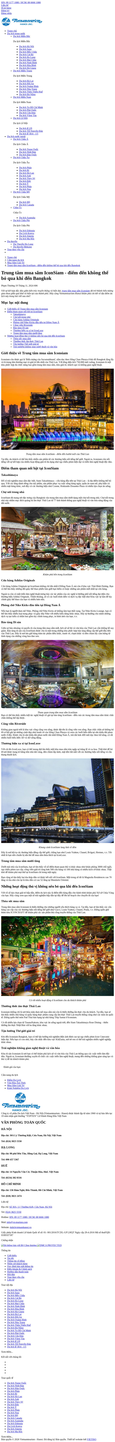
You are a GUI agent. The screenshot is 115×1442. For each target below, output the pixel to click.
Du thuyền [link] (12, 241)
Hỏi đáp (11, 1274)
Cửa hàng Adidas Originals (26, 319)
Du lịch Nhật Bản (27, 152)
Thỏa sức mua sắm (22, 338)
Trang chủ (12, 31)
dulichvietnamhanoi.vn (20, 1227)
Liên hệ (4, 5)
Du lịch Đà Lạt (26, 81)
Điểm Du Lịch (14, 1080)
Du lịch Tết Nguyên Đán (31, 131)
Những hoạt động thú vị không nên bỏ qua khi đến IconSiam (36, 336)
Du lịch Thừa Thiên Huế (31, 91)
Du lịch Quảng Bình (28, 86)
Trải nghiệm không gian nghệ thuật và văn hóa (35, 346)
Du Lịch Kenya (26, 233)
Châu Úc (17, 207)
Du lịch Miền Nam (22, 97)
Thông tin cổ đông (16, 1261)
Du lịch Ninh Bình (28, 62)
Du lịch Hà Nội (26, 46)
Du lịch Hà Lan (26, 173)
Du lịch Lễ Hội (20, 118)
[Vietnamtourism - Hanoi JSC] (22, 25)
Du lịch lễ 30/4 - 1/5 (28, 133)
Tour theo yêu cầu (15, 249)
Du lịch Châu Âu (21, 157)
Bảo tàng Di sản (20, 327)
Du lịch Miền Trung (22, 70)
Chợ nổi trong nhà (21, 317)
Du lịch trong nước (16, 33)
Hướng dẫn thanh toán (17, 1271)
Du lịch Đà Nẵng (27, 94)
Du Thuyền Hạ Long (23, 244)
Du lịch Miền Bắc (21, 36)
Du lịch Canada (26, 205)
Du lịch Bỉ (24, 170)
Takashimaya (19, 314)
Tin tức (10, 1258)
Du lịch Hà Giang (27, 68)
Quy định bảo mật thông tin (20, 1266)
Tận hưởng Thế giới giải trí (26, 344)
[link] (49, 1245)
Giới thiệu (12, 1255)
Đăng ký (5, 10)
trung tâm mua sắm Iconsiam (76, 290)
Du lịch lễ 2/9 (25, 128)
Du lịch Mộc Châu (28, 52)
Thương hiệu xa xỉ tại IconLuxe (28, 330)
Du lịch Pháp (25, 167)
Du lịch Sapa (25, 49)
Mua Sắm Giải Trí (15, 1085)
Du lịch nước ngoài (16, 136)
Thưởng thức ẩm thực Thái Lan (28, 341)
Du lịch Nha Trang (28, 89)
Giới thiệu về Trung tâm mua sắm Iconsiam (27, 309)
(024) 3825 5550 (13, 1212)
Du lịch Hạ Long (27, 57)
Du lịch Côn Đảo (27, 112)
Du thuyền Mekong (22, 247)
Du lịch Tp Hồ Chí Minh (31, 107)
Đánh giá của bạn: (12, 1067)
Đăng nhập (6, 13)
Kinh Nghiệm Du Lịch (18, 1088)
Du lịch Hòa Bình (27, 65)
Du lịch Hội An (26, 83)
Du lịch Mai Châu (27, 60)
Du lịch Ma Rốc (26, 238)
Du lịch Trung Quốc (28, 149)
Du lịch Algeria (26, 236)
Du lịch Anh (25, 175)
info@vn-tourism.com (17, 1222)
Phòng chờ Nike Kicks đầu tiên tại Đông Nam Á (36, 322)
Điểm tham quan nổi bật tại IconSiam (24, 311)
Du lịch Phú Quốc (27, 110)
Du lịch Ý (24, 184)
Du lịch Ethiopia (27, 230)
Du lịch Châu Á (20, 139)
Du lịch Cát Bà (26, 54)
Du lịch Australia (27, 217)
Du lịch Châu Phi (21, 220)
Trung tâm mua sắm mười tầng (27, 333)
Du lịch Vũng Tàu (28, 115)
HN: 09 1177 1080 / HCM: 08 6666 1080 (21, 2)
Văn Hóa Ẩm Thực (16, 1082)
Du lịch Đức (25, 181)
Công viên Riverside (23, 325)
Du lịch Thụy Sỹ (27, 178)
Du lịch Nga (25, 189)
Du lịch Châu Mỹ (21, 192)
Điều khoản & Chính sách (19, 1269)
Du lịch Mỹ (24, 202)
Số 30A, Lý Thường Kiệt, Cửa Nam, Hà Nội (30, 1207)
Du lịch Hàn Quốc (28, 154)
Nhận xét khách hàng (17, 1263)
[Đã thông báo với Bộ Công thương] (19, 1245)
